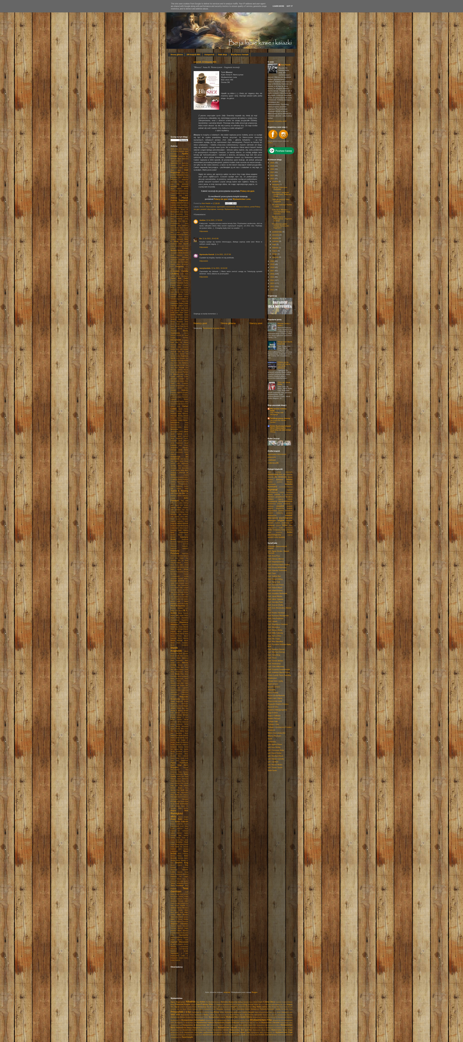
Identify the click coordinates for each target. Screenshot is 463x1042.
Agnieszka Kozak (176, 158)
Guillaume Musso (179, 399)
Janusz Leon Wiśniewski (179, 463)
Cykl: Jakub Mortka (275, 596)
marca (275, 251)
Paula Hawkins (183, 772)
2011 (272, 290)
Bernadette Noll (183, 259)
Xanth (270, 739)
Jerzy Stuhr (184, 470)
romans (270, 523)
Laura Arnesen (179, 583)
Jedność (182, 1007)
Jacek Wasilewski (177, 443)
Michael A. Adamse (177, 710)
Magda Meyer (184, 615)
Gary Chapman (182, 383)
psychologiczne (285, 518)
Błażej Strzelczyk (182, 264)
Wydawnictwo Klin (190, 1022)
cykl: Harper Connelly (276, 759)
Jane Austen (184, 459)
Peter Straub (184, 783)
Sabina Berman (176, 833)
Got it (290, 6)
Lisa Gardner (175, 596)
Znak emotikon (259, 1035)
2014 (272, 280)
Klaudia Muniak (182, 569)
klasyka (289, 482)
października (277, 232)
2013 (272, 283)
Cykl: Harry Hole (274, 582)
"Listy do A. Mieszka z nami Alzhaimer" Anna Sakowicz (281, 211)
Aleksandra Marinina (177, 182)
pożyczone (272, 457)
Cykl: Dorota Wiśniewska (277, 567)
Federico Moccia (182, 369)
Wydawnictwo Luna (232, 209)
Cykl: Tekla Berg (274, 655)
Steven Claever (176, 865)
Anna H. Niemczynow (208, 207)
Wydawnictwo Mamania (231, 1025)
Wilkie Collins (174, 917)
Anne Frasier (184, 228)
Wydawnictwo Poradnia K (257, 1027)
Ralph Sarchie (183, 808)
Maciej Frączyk (183, 613)
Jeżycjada (271, 690)
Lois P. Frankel (175, 599)
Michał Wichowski (182, 726)
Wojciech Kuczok (176, 926)
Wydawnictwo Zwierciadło (178, 1034)
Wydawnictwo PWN (243, 1027)
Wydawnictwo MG (203, 1025)
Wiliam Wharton (182, 914)
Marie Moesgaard (177, 660)
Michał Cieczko (176, 719)
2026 (272, 163)
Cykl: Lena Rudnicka (275, 618)
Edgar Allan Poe (176, 342)
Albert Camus (183, 167)
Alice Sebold (179, 191)
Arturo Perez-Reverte (177, 246)
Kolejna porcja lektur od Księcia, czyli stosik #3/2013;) (284, 365)
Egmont (193, 1004)
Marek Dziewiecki (179, 645)
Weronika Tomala (176, 910)
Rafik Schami (175, 806)
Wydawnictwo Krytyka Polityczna (226, 1022)
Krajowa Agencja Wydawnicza (221, 1007)
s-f (291, 523)
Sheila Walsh (175, 846)
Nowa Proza (283, 1007)
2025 (272, 166)
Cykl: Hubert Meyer (275, 588)
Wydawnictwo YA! (269, 1032)
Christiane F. (184, 299)
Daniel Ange (174, 312)
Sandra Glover (175, 837)
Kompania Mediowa (191, 1007)
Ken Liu (180, 560)
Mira (269, 1007)
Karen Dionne (179, 528)
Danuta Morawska (177, 321)
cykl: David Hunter (275, 753)
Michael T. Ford (182, 717)
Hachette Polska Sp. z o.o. (256, 1004)
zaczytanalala (205, 268)
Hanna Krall (175, 406)
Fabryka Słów (207, 1004)
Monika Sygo (184, 737)
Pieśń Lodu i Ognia (275, 698)
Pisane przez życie (275, 701)
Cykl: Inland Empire (275, 590)
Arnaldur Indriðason (177, 239)
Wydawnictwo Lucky (286, 1022)
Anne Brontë (175, 228)
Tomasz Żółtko (183, 901)
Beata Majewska (176, 255)
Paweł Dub (180, 776)
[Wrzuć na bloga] (228, 203)
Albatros (190, 1001)
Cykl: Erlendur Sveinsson (277, 570)
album (269, 472)
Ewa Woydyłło (179, 367)
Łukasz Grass (183, 958)
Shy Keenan (184, 846)
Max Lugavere (183, 687)
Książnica (234, 1007)
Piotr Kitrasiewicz (182, 792)
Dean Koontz (184, 326)
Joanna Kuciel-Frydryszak (179, 481)
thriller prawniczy (275, 532)
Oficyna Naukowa (192, 1009)
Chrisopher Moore (176, 294)
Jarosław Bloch (176, 465)
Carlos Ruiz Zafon (179, 278)
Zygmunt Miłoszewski (179, 942)
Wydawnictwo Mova (274, 1025)
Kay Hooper (179, 558)
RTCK (202, 1012)
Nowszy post (200, 323)
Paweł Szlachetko (176, 781)
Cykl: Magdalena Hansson (278, 624)
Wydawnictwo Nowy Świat (209, 1027)
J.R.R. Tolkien (183, 431)
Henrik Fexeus (176, 418)
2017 (272, 271)
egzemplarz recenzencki (226, 207)
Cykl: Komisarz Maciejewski (278, 615)
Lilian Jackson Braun (177, 592)
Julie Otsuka (175, 516)
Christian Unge (175, 299)
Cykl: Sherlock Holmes (276, 652)
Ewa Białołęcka (183, 363)
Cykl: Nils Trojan (274, 639)
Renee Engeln (183, 817)
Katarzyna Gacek (182, 541)
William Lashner (183, 917)
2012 (272, 286)
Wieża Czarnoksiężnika (276, 733)
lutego (274, 254)
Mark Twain (184, 667)
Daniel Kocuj (179, 317)
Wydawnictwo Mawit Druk (247, 1025)
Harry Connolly (176, 411)
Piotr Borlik (180, 790)
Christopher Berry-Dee (179, 301)
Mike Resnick (175, 731)
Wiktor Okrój (179, 912)
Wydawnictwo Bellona (178, 1017)
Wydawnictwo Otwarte (227, 1027)
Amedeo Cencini (180, 193)
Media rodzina (262, 1007)
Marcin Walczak (183, 638)
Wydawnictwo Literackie (270, 1022)
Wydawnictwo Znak (283, 1032)
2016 (272, 274)
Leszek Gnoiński (182, 590)
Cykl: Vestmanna (274, 664)
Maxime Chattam (176, 690)
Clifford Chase (183, 305)
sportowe (278, 525)
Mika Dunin (184, 728)
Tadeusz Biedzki (176, 879)
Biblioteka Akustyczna (229, 1002)
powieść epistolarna (285, 511)
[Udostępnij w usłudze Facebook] (233, 203)
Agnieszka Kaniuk (206, 254)
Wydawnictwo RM (287, 1027)
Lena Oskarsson (182, 585)
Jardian (202, 220)
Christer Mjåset (183, 296)
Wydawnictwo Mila (262, 1025)
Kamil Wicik (180, 525)
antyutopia (289, 472)
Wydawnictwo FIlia (261, 1019)
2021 (272, 179)
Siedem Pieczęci (274, 718)
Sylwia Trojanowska (176, 874)
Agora (173, 1002)
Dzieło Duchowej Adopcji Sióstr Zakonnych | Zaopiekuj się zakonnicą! (280, 428)
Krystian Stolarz (183, 578)
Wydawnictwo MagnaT (217, 1025)
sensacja (271, 525)
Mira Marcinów (176, 733)
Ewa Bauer (174, 363)
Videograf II (285, 1012)
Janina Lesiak (183, 461)
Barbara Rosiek (177, 250)
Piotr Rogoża (184, 794)
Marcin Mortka (175, 633)
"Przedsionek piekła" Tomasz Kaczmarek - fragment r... (281, 226)
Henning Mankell (183, 415)
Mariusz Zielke (175, 667)
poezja (279, 504)
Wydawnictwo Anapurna (270, 1014)
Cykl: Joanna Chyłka (275, 605)
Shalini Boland (175, 844)
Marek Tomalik (175, 656)
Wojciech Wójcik (176, 930)
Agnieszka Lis (176, 163)
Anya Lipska (183, 237)
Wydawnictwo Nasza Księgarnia (188, 1028)
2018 (272, 267)
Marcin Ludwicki (182, 631)
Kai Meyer (174, 525)
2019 (272, 264)
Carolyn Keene (176, 280)
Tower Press (272, 1012)
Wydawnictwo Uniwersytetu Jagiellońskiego (199, 1032)
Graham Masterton (179, 390)
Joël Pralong (180, 512)
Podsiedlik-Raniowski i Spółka (270, 1009)
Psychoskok (195, 1012)
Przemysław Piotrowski (179, 799)
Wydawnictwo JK (180, 1022)
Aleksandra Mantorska (179, 179)
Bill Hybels (174, 262)
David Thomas (175, 326)
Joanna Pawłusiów (176, 486)
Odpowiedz (203, 231)
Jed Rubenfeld (183, 468)
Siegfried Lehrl (176, 849)
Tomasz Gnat (179, 894)
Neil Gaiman (175, 749)
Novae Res (275, 1007)
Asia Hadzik (286, 65)
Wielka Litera (209, 1015)
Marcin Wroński (176, 640)
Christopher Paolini (177, 303)
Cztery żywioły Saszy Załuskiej (279, 675)
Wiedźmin (271, 730)
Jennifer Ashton (175, 470)
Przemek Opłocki (183, 797)
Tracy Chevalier (175, 903)
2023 (272, 172)
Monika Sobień (175, 737)
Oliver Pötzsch (183, 756)
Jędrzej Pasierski (182, 523)
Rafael (212, 1012)
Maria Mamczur (182, 658)
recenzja (220, 209)
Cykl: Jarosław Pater (275, 602)
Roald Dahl (176, 819)
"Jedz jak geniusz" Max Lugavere (280, 200)
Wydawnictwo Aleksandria (253, 1015)
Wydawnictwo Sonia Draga (281, 1030)
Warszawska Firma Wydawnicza (192, 1015)
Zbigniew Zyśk (182, 939)
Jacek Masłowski (176, 438)
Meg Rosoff (179, 706)
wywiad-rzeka (273, 537)
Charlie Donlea (182, 287)
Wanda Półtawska (182, 907)
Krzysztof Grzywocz (177, 581)
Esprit (198, 1004)
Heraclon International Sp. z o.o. (275, 1004)
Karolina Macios (176, 535)
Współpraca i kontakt (240, 55)
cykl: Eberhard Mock (275, 756)
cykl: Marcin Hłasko (275, 765)
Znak (243, 1035)
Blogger (254, 992)
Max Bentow (180, 685)
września (275, 235)
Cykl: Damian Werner (276, 559)
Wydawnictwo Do (176, 1020)
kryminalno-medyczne (285, 487)
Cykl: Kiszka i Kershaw (276, 613)
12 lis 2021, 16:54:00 (219, 268)
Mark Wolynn (175, 669)
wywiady (282, 537)
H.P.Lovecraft (175, 401)
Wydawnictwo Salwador (205, 1030)
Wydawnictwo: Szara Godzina (232, 1034)
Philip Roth (174, 785)
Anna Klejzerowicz (177, 214)
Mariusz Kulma (183, 665)
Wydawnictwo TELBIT (177, 1032)
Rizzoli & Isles (273, 707)
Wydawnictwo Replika (190, 1030)
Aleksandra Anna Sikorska (179, 177)
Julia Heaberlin (183, 514)
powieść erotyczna (275, 513)
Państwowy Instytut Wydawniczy (248, 1009)
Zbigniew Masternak (177, 937)
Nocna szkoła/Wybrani (276, 695)
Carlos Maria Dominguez (179, 276)
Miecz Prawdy (273, 693)
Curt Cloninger (175, 310)
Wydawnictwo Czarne (217, 1017)
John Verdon (184, 505)
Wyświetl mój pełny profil (277, 121)
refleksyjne (272, 520)
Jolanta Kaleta (176, 507)
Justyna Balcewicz (182, 519)
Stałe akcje (222, 55)
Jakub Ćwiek (183, 450)
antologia (278, 472)
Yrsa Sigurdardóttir (179, 935)
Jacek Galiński (176, 434)
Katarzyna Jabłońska (179, 548)
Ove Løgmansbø (182, 760)
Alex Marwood (182, 184)
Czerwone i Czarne (281, 1002)
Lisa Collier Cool (183, 594)
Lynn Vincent (179, 610)
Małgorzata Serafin (182, 701)
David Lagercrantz (182, 324)
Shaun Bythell (184, 844)
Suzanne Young (182, 872)
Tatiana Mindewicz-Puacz (179, 883)
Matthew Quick (175, 683)
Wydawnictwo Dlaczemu (285, 1017)
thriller (285, 525)
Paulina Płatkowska (177, 774)
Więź (216, 1014)
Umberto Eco (184, 903)
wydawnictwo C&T (176, 1037)
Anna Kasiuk (184, 212)
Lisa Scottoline (183, 596)
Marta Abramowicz (177, 671)
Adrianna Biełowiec (178, 151)
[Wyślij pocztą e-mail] (226, 203)
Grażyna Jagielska (176, 392)
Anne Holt (174, 230)
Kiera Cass (174, 565)
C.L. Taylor (183, 269)
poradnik (280, 506)
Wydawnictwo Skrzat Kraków (262, 1030)
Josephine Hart (180, 509)
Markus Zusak (183, 669)
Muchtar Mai (175, 740)
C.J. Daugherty (177, 266)
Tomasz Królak (183, 896)
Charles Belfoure (176, 285)
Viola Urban (175, 905)
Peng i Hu (185, 781)
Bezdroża (217, 1002)
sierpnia (275, 238)
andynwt (227, 992)
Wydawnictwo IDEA (278, 1020)
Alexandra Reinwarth (179, 186)
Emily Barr (181, 351)
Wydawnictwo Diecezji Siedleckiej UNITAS (264, 1017)
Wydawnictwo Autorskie (285, 1014)
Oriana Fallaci (175, 758)
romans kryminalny (282, 523)
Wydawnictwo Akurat (237, 1015)
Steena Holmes (176, 856)
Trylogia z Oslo (273, 724)
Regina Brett (179, 810)
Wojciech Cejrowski (182, 921)
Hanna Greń (184, 404)
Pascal (234, 1009)
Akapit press (180, 1002)
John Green (174, 503)
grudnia (275, 181)
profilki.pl (270, 142)
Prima (290, 1009)
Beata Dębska (183, 253)
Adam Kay (174, 149)
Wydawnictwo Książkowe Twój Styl (250, 1022)
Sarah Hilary (179, 840)
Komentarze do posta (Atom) (214, 328)
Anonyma (173, 234)
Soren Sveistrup (183, 853)
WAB (173, 1014)
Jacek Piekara (183, 440)
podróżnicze (272, 504)
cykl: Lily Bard (273, 762)
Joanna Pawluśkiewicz (179, 484)
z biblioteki (272, 460)
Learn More (278, 6)
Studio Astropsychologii (261, 1012)
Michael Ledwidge (176, 715)
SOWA (222, 1012)
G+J (214, 1004)
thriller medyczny (274, 530)
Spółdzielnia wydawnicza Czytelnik (236, 1012)
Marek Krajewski (176, 649)
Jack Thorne (183, 445)
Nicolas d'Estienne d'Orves (179, 751)
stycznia (275, 257)
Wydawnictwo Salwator (221, 1030)
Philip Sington (183, 785)
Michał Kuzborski (176, 724)
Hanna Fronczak (175, 404)
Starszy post (255, 323)
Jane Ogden (174, 461)
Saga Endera (273, 713)
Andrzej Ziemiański (177, 203)
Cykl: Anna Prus (274, 556)
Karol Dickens (183, 530)
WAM (178, 1015)
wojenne (290, 535)
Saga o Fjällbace (274, 716)
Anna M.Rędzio (176, 218)
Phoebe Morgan (176, 788)
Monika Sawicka (183, 735)
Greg (245, 1004)
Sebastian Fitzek (182, 842)
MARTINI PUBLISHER (245, 1007)
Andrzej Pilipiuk (179, 198)
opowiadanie (272, 501)
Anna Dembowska (179, 207)
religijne (281, 520)
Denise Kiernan (176, 328)
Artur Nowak (183, 244)
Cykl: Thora (272, 658)
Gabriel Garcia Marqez (177, 381)
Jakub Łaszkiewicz (177, 452)
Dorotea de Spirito (182, 335)
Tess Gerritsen (179, 890)
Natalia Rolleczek (176, 744)
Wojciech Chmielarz (179, 924)
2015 (272, 277)
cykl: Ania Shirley (274, 747)
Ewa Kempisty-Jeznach (178, 365)
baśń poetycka (287, 474)
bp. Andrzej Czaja (176, 944)
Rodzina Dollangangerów (277, 710)
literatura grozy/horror (276, 497)
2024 (272, 169)
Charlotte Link (175, 290)
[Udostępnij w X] (231, 203)
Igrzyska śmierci (274, 687)
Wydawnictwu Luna (241, 199)
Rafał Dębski (180, 801)
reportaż (289, 520)
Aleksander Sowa (182, 175)
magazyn (280, 499)
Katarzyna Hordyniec (179, 546)
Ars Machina (210, 1002)
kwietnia (275, 248)
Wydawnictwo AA (223, 1014)
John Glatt (184, 500)
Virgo (290, 1012)
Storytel (251, 1012)
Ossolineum (227, 1009)
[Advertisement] (179, 96)
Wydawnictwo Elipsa (224, 1020)
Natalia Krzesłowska (182, 742)
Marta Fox (179, 674)
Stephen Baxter (175, 860)
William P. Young (176, 919)
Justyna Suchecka (177, 521)
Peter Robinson (175, 783)
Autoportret (209, 55)
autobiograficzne (275, 474)
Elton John (179, 349)
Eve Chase (177, 360)
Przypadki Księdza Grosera (278, 704)
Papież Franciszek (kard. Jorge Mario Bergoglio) (179, 765)
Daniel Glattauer (177, 315)
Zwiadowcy (272, 742)
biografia (270, 477)
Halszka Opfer (183, 401)
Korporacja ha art (204, 1007)
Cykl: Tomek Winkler (275, 661)
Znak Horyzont (250, 1034)
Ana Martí (183, 195)
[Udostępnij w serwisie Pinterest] (235, 203)
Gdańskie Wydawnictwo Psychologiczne (229, 1004)
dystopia (270, 479)
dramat (290, 477)
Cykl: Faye (272, 573)
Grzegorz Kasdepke (182, 397)
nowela (290, 499)
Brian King (180, 262)
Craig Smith (184, 308)
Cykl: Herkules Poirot (276, 585)
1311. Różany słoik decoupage (276, 413)
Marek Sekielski (183, 653)
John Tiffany (175, 505)
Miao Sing (185, 708)
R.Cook (173, 801)
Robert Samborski (177, 824)
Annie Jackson (182, 232)
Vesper (279, 1012)
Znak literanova (271, 1035)
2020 (272, 261)
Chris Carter (184, 292)
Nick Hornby (184, 749)
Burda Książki (258, 1002)
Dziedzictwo (272, 678)
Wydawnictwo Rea (176, 1030)
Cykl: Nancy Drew (274, 636)
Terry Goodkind (177, 885)
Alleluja (272, 432)
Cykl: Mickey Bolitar (275, 630)
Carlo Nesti (184, 274)
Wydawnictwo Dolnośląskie (193, 1020)
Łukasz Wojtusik (175, 960)
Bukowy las (241, 1002)
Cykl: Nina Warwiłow (275, 641)
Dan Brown (184, 310)
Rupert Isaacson (177, 828)
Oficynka (219, 1009)
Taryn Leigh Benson (182, 881)
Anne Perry (181, 230)
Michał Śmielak (175, 728)
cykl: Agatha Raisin (275, 744)
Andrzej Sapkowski (179, 200)
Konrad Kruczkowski (177, 571)
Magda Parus (175, 617)
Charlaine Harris (182, 283)
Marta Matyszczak (177, 678)
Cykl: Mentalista (274, 627)
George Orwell (175, 385)
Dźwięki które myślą (275, 681)
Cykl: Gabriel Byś (274, 576)
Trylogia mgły (273, 721)
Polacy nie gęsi (247, 191)
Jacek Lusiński (183, 436)
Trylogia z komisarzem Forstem (280, 727)
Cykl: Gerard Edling (275, 579)
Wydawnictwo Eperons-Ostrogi (240, 1020)
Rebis (216, 1012)
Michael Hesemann (181, 712)
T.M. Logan (183, 876)
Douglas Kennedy (179, 337)
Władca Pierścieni (274, 736)
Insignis (289, 1004)
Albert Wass (176, 170)
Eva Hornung (180, 358)
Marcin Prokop (176, 636)
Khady (186, 562)
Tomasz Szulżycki (176, 898)
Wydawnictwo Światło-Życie (194, 1034)
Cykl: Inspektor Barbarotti (277, 593)
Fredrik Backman (176, 376)
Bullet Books (249, 1002)
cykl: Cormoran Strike (276, 750)
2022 (272, 175)
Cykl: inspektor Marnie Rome (279, 672)
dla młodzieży (280, 477)
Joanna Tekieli (182, 488)
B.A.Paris (185, 248)
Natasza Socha (183, 747)
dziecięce (279, 479)
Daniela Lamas (183, 319)
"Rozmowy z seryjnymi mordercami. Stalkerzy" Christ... (281, 194)
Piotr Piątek (175, 795)
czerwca (275, 241)
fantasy (289, 479)
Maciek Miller (175, 615)
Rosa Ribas (184, 826)
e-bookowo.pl (281, 1034)
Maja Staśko (179, 627)
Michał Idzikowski (182, 722)
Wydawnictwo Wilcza (257, 1032)
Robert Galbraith (181, 821)
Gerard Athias (182, 388)
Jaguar (177, 1007)
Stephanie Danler (183, 858)
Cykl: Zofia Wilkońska (276, 666)
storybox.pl (288, 1035)
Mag (254, 1007)
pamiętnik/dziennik (285, 501)
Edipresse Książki (182, 1004)
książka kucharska (286, 492)
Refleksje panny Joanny (280, 418)
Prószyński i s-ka (181, 1011)
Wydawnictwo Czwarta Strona (239, 1017)
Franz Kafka (184, 374)
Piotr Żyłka (174, 797)
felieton (270, 482)
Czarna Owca (269, 1002)
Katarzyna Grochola (179, 544)
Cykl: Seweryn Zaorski (276, 649)
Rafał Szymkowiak (181, 804)
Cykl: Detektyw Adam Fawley (279, 565)
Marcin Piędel (184, 633)
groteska (279, 482)
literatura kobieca (242, 207)
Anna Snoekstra (183, 225)
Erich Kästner (179, 354)
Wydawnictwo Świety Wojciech (213, 1035)
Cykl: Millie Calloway (275, 633)
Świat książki (187, 1037)
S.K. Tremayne (183, 830)
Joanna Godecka (183, 479)
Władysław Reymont (182, 933)
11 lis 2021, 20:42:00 (210, 238)
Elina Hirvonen (183, 344)
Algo (197, 1002)
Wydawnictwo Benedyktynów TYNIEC (197, 1017)
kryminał (272, 489)
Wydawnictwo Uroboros (221, 1032)
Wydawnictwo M (189, 1025)
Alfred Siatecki (176, 188)
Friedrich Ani (183, 378)
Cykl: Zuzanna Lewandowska (279, 669)
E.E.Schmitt (176, 340)
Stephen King (181, 862)
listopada (276, 184)
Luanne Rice (180, 603)
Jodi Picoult (174, 493)
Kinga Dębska (180, 567)
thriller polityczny (286, 530)
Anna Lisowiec (184, 216)
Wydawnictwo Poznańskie (273, 1027)
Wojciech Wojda (183, 928)
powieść (289, 506)
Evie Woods (184, 360)
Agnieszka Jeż (183, 156)
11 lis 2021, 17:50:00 (214, 220)
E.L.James (185, 340)
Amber (202, 1002)
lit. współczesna (287, 494)
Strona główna (176, 55)
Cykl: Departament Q (276, 562)
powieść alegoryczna (276, 508)
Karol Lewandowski (179, 532)
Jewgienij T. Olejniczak (178, 472)
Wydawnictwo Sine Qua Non (240, 1030)
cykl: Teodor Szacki (275, 767)
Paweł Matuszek (182, 778)
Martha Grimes (182, 681)
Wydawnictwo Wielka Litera (239, 1032)
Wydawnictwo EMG (211, 1020)
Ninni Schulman (176, 753)
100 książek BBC (194, 55)
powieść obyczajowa (208, 209)
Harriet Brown (183, 409)
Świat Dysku (272, 770)
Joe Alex (182, 493)
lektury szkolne (274, 494)
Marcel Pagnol (179, 629)
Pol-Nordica (284, 1009)
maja (274, 244)
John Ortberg (184, 503)
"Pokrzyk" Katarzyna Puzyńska (279, 188)
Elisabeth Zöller (176, 347)
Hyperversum (273, 684)
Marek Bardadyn (182, 642)
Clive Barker (175, 308)
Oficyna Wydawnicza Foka (207, 1009)
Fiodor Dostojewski (176, 372)
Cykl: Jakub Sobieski (275, 599)
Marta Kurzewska (183, 676)
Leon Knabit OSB (176, 587)
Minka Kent (184, 731)
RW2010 (206, 1012)
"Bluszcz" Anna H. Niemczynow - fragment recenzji (282, 219)
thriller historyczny (286, 527)
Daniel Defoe (184, 312)
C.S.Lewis (175, 271)
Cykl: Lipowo (272, 621)
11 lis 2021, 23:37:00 (223, 254)
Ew (200, 238)
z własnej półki (273, 463)
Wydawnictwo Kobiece (205, 1022)
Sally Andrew (183, 835)
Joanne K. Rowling (179, 491)
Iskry (172, 1007)
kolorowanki (272, 484)
